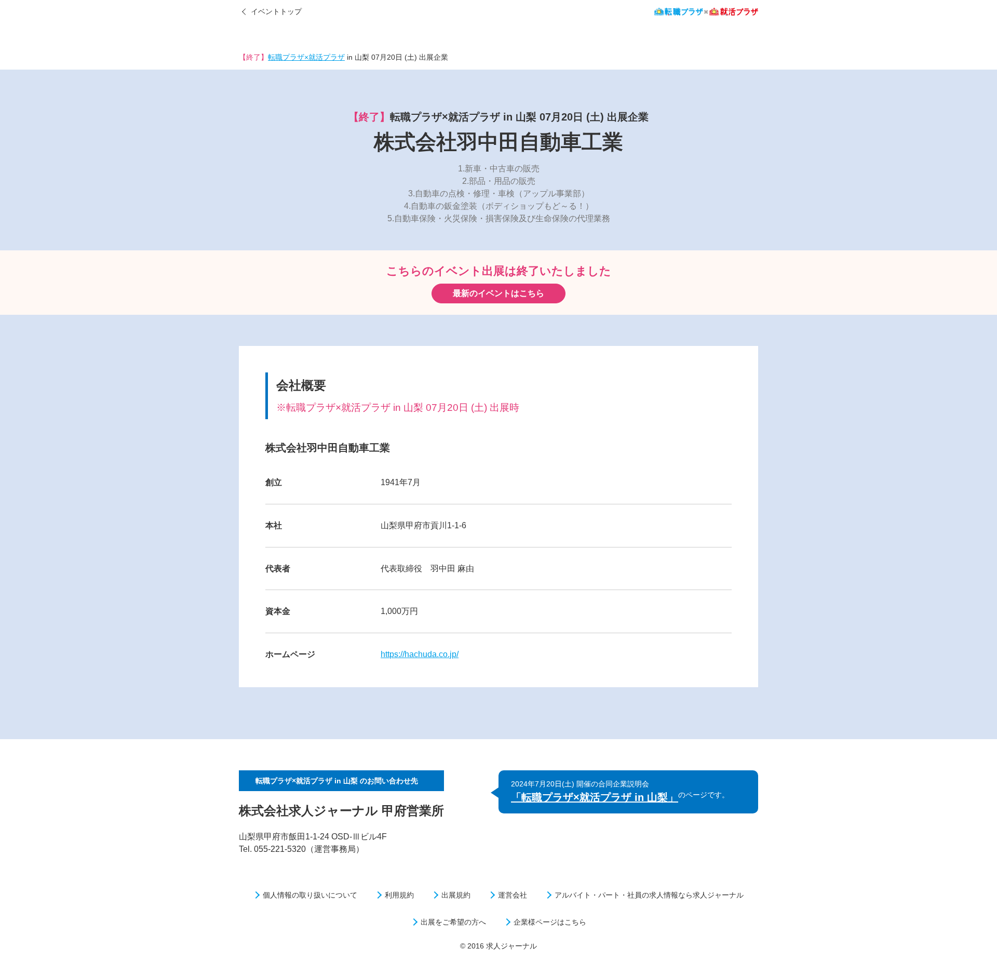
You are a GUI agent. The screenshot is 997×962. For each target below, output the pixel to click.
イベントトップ (276, 11)
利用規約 (399, 895)
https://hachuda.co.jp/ (420, 654)
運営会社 (512, 895)
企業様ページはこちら (550, 922)
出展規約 (455, 895)
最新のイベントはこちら (498, 293)
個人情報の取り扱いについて (310, 895)
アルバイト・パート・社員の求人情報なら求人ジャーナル (649, 895)
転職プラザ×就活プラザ (306, 57)
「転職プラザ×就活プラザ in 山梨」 (594, 797)
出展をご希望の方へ (453, 922)
